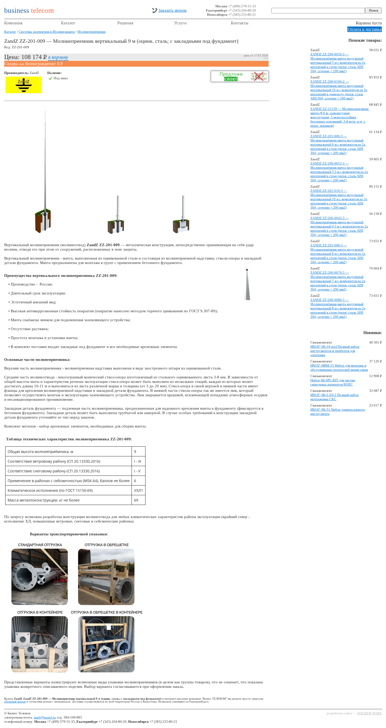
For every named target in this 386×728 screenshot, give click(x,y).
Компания (13, 23)
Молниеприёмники (91, 32)
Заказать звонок (172, 10)
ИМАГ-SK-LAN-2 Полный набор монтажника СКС (334, 397)
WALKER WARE (369, 713)
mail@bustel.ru (45, 717)
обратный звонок (15, 701)
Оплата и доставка (364, 29)
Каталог (68, 23)
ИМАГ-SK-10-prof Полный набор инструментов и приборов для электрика (334, 351)
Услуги (180, 23)
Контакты (239, 23)
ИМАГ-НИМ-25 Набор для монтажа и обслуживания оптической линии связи (339, 367)
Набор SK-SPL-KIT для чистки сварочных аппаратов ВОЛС (332, 382)
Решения (125, 23)
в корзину (58, 57)
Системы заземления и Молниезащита (47, 32)
